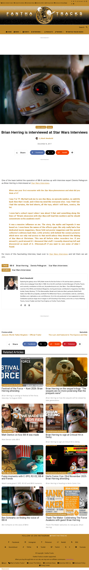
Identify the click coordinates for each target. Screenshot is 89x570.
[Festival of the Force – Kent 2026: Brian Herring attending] (22, 372)
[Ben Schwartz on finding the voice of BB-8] (22, 501)
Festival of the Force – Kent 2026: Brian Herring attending (22, 389)
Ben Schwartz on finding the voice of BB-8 (20, 518)
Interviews (40, 127)
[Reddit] (77, 1)
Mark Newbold (47, 138)
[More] (72, 152)
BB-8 (12, 265)
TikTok (29, 547)
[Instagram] (74, 1)
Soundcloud (13, 547)
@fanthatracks (58, 535)
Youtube (82, 547)
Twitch (57, 547)
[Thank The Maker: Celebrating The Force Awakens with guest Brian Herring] (66, 501)
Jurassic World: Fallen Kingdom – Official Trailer (21, 335)
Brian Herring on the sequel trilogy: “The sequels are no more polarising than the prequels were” (66, 391)
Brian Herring (22, 265)
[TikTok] (83, 1)
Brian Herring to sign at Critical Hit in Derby (64, 435)
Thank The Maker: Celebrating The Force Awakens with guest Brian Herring (66, 518)
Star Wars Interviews (40, 183)
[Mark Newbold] (37, 138)
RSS (76, 542)
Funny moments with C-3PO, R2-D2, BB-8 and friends (22, 477)
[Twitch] (86, 1)
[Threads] (29, 305)
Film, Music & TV (9, 473)
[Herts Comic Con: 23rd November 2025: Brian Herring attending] (66, 459)
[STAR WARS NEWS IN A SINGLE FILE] (44, 15)
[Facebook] (72, 1)
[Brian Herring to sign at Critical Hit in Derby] (66, 418)
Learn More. (70, 559)
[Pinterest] (75, 1)
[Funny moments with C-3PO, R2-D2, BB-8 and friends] (22, 459)
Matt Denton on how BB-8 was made (20, 434)
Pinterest (48, 542)
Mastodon (5, 569)
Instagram (32, 542)
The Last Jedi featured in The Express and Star (68, 335)
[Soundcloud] (81, 1)
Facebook (15, 542)
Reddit (63, 542)
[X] (72, 4)
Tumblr (43, 547)
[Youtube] (74, 4)
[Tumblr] (85, 1)
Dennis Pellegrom (38, 265)
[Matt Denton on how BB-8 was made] (22, 418)
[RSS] (79, 1)
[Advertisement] (44, 44)
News (49, 127)
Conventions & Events (12, 385)
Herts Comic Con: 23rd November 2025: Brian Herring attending (66, 477)
